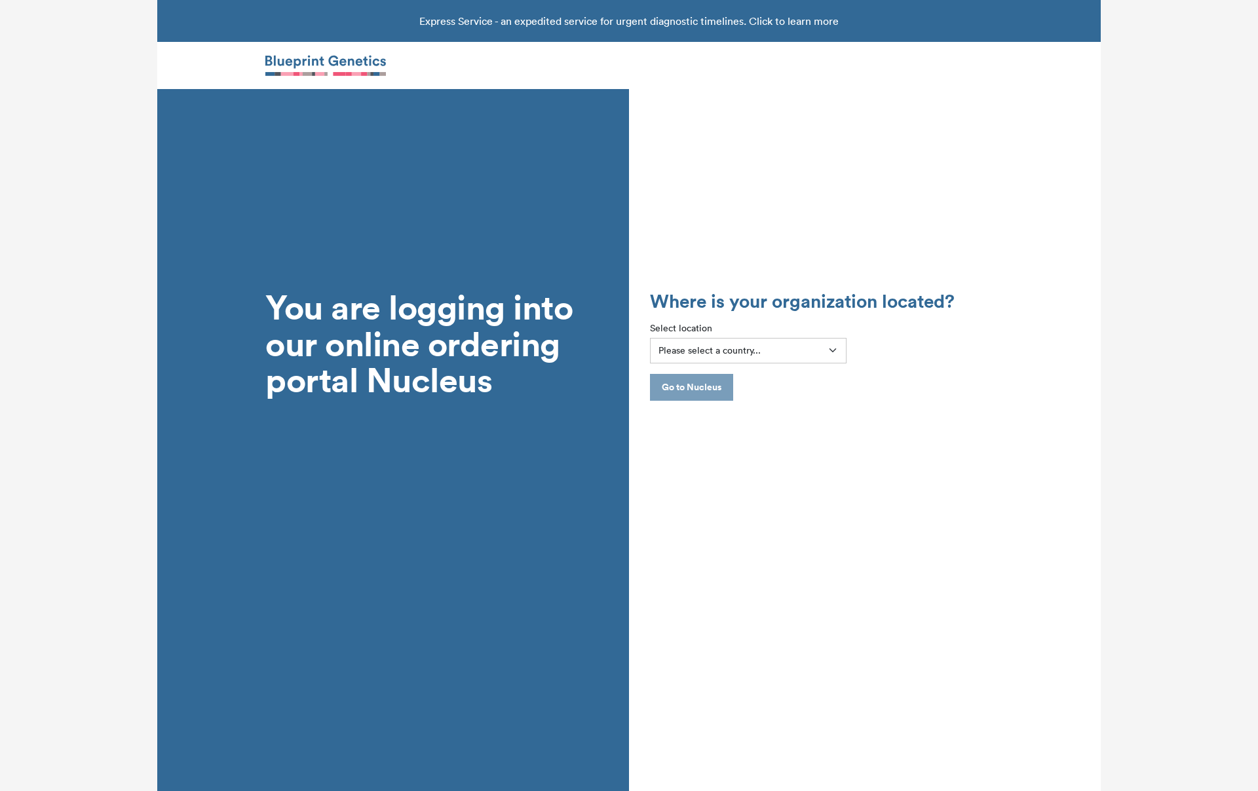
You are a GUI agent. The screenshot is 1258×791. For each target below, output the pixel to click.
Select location (681, 328)
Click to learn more (794, 21)
